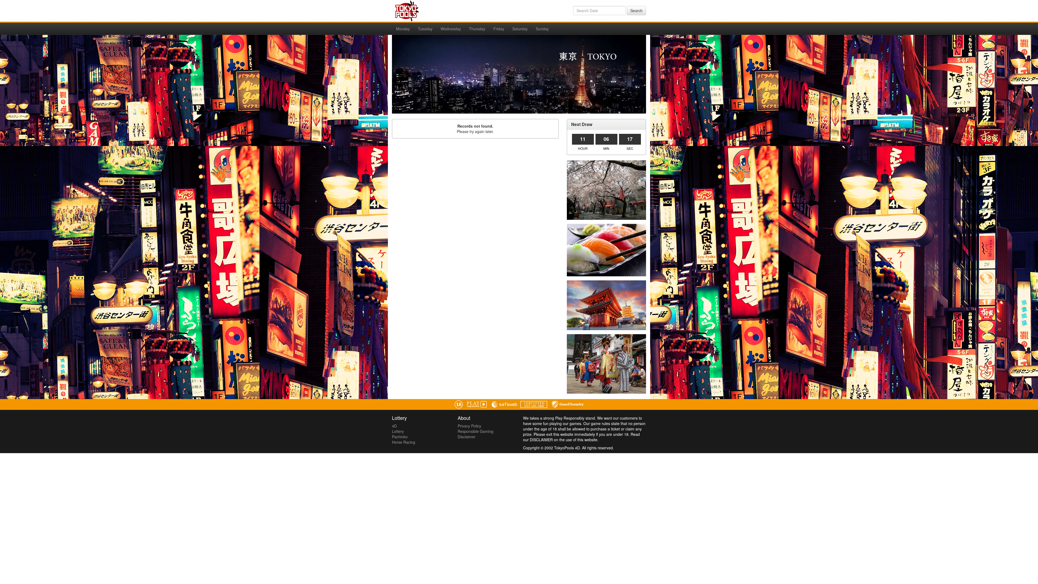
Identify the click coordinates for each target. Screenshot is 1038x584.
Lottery (398, 431)
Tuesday (425, 28)
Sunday (542, 28)
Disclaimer (466, 436)
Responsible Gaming (475, 431)
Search (636, 10)
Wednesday (451, 28)
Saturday (520, 28)
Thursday (477, 28)
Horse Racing (403, 442)
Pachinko (400, 436)
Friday (498, 28)
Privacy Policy (469, 426)
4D (394, 426)
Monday (403, 28)
